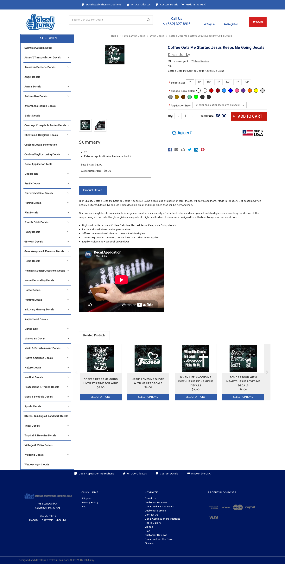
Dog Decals (31, 174)
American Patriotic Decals (39, 67)
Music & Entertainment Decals (42, 348)
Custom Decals (169, 4)
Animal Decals (32, 86)
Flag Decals (31, 212)
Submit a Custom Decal (38, 48)
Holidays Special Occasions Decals (44, 271)
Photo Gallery (153, 523)
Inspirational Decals (36, 319)
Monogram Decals (35, 338)
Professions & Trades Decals (41, 387)
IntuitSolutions (61, 560)
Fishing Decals (32, 203)
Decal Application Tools (38, 164)
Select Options (101, 397)
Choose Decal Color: (182, 91)
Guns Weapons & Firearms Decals (44, 251)
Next (267, 372)
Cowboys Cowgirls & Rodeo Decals (45, 125)
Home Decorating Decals (39, 280)
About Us (150, 498)
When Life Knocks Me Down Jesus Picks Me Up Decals (195, 381)
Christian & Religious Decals (41, 135)
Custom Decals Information (40, 145)
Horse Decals (32, 290)
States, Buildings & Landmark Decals (46, 416)
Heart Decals (32, 261)
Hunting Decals (33, 300)
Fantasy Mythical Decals (38, 193)
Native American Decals (38, 358)
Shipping (86, 498)
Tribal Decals (32, 426)
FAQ (83, 506)
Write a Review (200, 61)
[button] (47, 38)
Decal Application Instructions (103, 4)
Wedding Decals (34, 455)
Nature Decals (32, 367)
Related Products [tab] (94, 335)
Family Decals (32, 183)
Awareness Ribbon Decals (40, 106)
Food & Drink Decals (36, 222)
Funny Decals (32, 232)
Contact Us (151, 515)
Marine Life (31, 329)
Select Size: (177, 83)
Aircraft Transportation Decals (42, 57)
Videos (149, 527)
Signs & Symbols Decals (38, 396)
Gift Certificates (140, 4)
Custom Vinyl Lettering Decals (42, 154)
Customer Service (155, 510)
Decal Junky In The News (159, 506)
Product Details (93, 190)
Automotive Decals (36, 96)
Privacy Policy (89, 502)
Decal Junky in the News (159, 539)
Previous (76, 372)
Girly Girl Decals (33, 241)
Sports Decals (32, 406)
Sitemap (150, 543)
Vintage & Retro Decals (38, 445)
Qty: (170, 116)
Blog (147, 531)
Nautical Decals (33, 377)
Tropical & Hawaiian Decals (40, 435)
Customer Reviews (156, 502)
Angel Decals (32, 77)
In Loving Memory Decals (39, 309)
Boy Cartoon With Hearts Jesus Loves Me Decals (243, 381)
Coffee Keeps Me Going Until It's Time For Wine (101, 381)
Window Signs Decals (36, 464)
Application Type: (180, 105)
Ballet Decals (32, 115)
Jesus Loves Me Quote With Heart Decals (148, 381)
